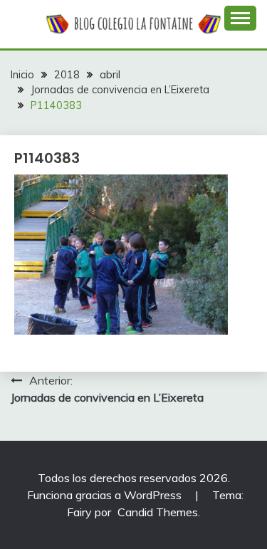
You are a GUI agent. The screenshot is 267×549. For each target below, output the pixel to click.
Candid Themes (157, 512)
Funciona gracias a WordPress (105, 495)
